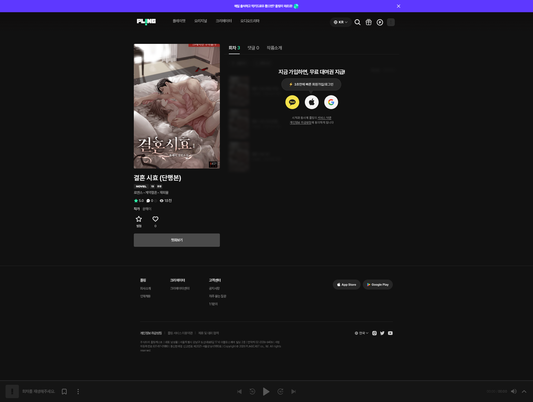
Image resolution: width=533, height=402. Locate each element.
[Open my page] (390, 22)
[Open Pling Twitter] (382, 333)
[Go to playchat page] (146, 22)
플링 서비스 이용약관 (180, 333)
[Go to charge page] (379, 22)
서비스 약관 (324, 118)
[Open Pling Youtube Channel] (390, 333)
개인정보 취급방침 (300, 122)
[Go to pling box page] (368, 22)
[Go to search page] (357, 22)
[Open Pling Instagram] (374, 333)
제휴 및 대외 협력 (208, 333)
